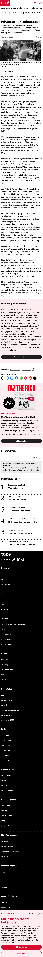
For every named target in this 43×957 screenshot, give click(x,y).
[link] (12, 8)
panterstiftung (6, 715)
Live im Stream (6, 816)
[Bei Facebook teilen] (16, 378)
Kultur (3, 589)
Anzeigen (4, 887)
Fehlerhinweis (26, 370)
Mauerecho (5, 750)
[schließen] (40, 913)
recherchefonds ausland (10, 710)
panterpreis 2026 (7, 720)
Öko (2, 579)
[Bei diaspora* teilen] (25, 378)
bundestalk (5, 735)
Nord (6, 12)
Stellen (3, 675)
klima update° (6, 745)
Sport (3, 594)
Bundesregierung (7, 639)
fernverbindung (7, 740)
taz (6, 554)
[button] (40, 3)
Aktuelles (4, 660)
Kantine (4, 877)
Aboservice (5, 907)
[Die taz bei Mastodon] (13, 560)
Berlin (3, 599)
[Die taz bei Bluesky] (18, 560)
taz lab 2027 (5, 826)
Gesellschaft (5, 584)
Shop (3, 882)
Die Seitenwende (7, 670)
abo (2, 695)
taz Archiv (5, 856)
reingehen (5, 760)
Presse (3, 680)
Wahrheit (4, 609)
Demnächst (5, 806)
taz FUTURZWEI (7, 846)
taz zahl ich (5, 705)
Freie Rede (5, 755)
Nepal (3, 629)
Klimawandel (6, 644)
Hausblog (4, 665)
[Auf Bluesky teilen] (12, 378)
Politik (3, 574)
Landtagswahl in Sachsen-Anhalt (13, 624)
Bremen (13, 12)
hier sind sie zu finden (32, 470)
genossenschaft (7, 700)
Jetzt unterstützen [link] (21, 357)
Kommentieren (15, 370)
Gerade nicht (32, 913)
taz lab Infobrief (7, 791)
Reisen (3, 872)
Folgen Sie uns (5, 559)
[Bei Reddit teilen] (30, 378)
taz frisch (4, 780)
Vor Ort (4, 811)
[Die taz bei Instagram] (22, 560)
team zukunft (6, 776)
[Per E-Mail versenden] (2, 378)
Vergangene (5, 821)
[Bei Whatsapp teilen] (21, 378)
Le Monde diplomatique (10, 851)
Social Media (6, 634)
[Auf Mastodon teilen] (7, 378)
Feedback (5, 902)
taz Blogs (4, 841)
